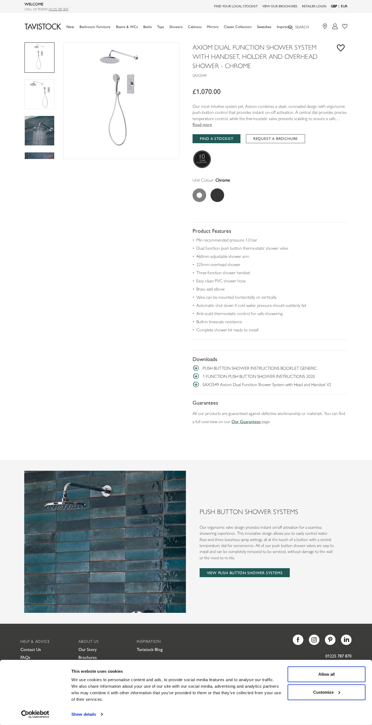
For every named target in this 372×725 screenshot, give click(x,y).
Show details (83, 714)
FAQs (25, 657)
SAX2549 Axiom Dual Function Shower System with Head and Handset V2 (267, 384)
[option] (121, 100)
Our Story (87, 649)
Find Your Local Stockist (236, 6)
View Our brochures (279, 6)
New (70, 26)
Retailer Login (314, 6)
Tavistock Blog (150, 649)
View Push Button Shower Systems (245, 572)
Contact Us (30, 649)
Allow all (326, 674)
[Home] (43, 26)
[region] (121, 100)
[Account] (335, 26)
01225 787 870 (58, 9)
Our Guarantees (246, 421)
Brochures (87, 657)
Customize (323, 692)
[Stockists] (325, 26)
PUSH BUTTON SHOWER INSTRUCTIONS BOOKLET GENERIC (260, 368)
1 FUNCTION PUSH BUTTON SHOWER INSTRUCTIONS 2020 (259, 376)
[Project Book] (345, 26)
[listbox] (121, 100)
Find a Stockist (216, 138)
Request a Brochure (275, 138)
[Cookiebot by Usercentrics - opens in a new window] (35, 714)
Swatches (264, 26)
